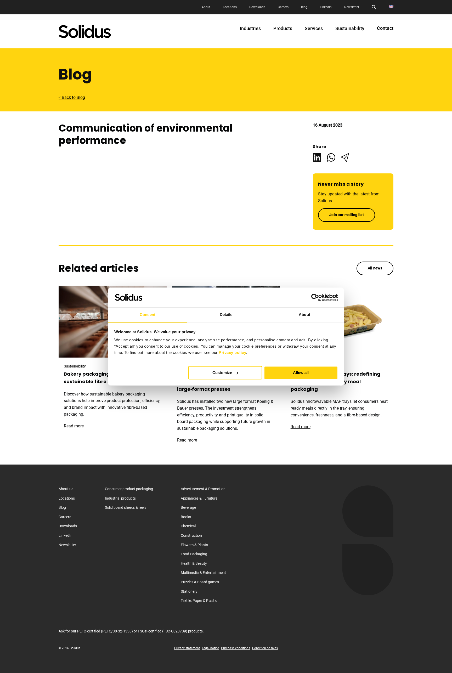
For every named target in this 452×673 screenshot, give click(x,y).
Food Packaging (194, 554)
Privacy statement (187, 648)
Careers (283, 7)
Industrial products (120, 498)
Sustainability (349, 28)
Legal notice (210, 648)
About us (66, 489)
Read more (76, 425)
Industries (250, 28)
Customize (222, 372)
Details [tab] (226, 315)
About (206, 7)
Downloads (257, 7)
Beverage (188, 507)
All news (375, 268)
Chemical (188, 526)
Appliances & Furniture (199, 498)
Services (314, 28)
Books (186, 517)
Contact (385, 28)
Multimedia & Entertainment (203, 572)
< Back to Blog (72, 97)
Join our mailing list (346, 215)
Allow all (301, 372)
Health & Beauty (194, 563)
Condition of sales (265, 648)
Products (282, 28)
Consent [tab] (147, 315)
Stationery (189, 591)
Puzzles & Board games (200, 582)
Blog (304, 7)
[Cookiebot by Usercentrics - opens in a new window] (315, 297)
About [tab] (304, 315)
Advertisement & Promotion (203, 489)
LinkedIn (326, 7)
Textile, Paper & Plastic (199, 600)
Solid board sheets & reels (125, 507)
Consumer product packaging (129, 489)
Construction (191, 535)
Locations (230, 7)
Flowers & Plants (194, 545)
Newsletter (351, 7)
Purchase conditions (235, 648)
